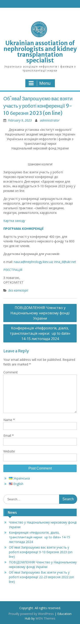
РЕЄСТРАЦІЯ (12, 270)
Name (9, 420)
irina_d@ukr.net (65, 262)
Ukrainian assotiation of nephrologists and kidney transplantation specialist (40, 51)
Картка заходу (14, 220)
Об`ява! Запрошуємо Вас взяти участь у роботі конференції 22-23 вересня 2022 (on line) (41, 577)
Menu (44, 83)
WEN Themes (45, 618)
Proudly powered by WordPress (31, 614)
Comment (10, 372)
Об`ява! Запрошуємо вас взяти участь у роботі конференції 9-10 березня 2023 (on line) (40, 552)
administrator (50, 120)
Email (8, 435)
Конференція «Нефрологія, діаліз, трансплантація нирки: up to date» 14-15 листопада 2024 (40, 333)
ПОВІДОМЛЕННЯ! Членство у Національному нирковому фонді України (40, 313)
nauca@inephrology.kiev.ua (33, 262)
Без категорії (18, 290)
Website (9, 451)
